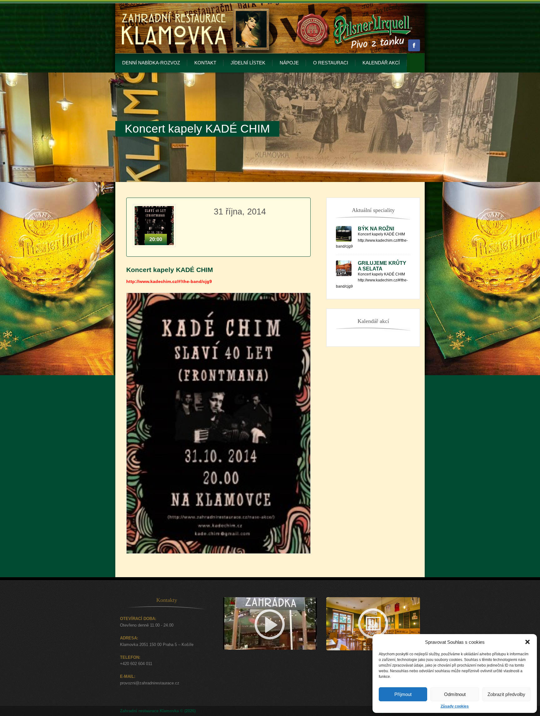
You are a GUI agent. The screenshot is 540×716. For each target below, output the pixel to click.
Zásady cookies (455, 706)
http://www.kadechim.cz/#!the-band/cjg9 (169, 281)
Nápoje (289, 62)
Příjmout (403, 694)
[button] (527, 642)
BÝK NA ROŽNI (376, 228)
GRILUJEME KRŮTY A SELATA (382, 265)
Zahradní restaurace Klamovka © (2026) (158, 710)
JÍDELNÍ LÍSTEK (248, 62)
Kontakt (205, 62)
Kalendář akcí (381, 62)
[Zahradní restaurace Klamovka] (174, 51)
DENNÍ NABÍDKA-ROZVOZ (151, 62)
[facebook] (414, 45)
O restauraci (330, 62)
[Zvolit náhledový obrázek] (218, 561)
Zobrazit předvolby (506, 694)
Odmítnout (455, 694)
